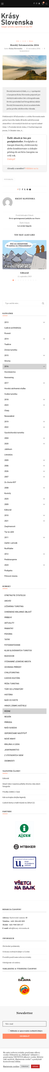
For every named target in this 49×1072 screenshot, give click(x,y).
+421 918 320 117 (16, 924)
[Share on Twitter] (25, 189)
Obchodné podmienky (11, 946)
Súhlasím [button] (35, 1066)
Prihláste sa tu (31, 168)
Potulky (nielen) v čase (11, 792)
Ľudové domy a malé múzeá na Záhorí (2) (19, 803)
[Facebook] (34, 6)
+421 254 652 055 (17, 921)
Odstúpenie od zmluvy (11, 962)
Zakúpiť (11, 158)
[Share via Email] (30, 189)
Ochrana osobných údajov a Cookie (16, 951)
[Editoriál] (24, 254)
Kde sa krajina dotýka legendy (14, 797)
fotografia (8, 179)
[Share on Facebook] (22, 189)
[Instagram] (36, 6)
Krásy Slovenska (15, 48)
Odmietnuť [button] (24, 1066)
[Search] (46, 3)
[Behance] (39, 6)
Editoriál (24, 272)
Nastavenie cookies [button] (11, 1066)
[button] (5, 260)
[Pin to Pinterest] (27, 189)
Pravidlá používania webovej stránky (17, 957)
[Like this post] (19, 189)
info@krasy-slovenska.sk (19, 928)
